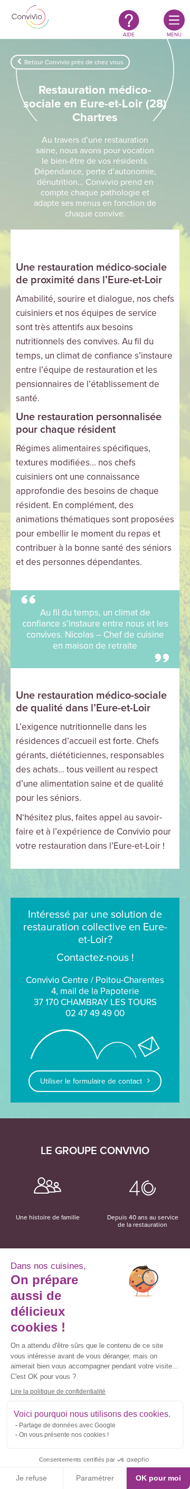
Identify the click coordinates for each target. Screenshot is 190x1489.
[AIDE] (129, 20)
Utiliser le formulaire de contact (91, 1081)
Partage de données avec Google (67, 1425)
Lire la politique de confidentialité (58, 1391)
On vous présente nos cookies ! (64, 1434)
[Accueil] (30, 18)
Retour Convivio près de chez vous (74, 62)
